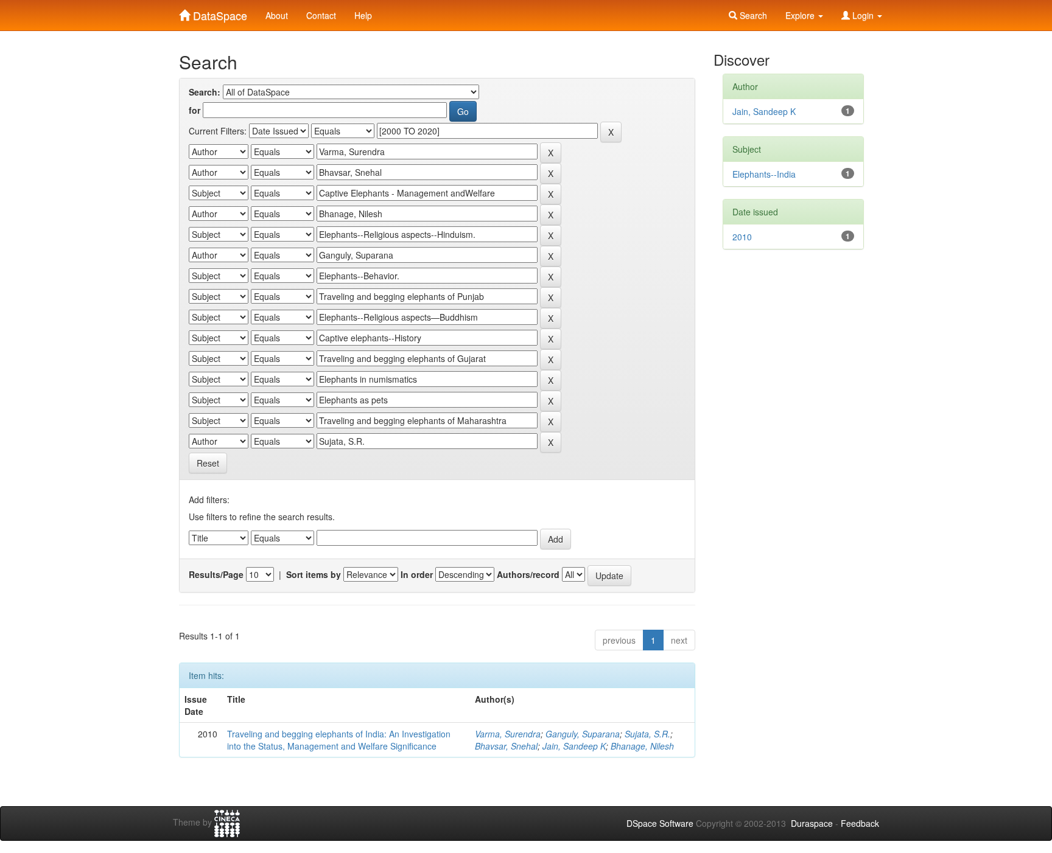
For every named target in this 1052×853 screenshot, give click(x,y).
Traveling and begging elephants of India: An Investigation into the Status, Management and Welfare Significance (339, 740)
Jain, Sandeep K (574, 746)
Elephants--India (764, 174)
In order (417, 574)
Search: (204, 92)
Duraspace (812, 823)
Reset (208, 463)
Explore (801, 15)
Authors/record (528, 574)
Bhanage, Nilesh (642, 746)
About (276, 15)
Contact (321, 15)
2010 (742, 237)
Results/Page (216, 574)
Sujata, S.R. (647, 734)
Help (363, 15)
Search (752, 15)
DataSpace (218, 12)
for (194, 110)
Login (863, 15)
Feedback (860, 823)
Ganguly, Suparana (582, 734)
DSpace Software (659, 823)
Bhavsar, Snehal (506, 746)
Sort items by (313, 574)
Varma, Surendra (508, 734)
